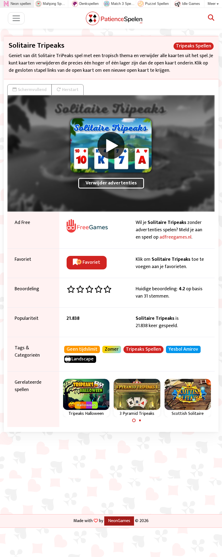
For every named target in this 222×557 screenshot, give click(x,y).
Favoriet (90, 262)
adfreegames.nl (175, 237)
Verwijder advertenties (111, 183)
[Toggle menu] (16, 18)
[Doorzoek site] (211, 18)
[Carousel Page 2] (140, 420)
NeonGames (119, 520)
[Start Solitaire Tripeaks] (111, 145)
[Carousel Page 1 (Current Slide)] (134, 420)
